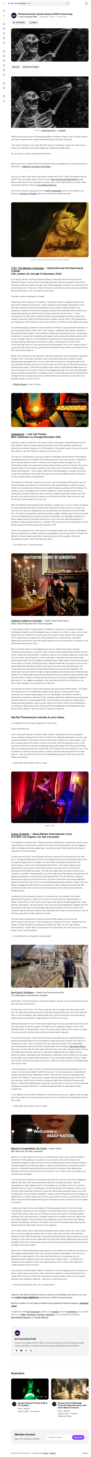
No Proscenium (33, 1312)
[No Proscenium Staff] (14, 15)
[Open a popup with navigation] (4, 3)
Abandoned (17, 434)
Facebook (31, 1314)
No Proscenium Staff (28, 17)
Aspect (53, 1453)
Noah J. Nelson (24, 1409)
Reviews (15, 67)
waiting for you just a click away (36, 166)
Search (28, 3)
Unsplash (62, 130)
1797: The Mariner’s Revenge (27, 268)
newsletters (71, 1312)
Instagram (49, 1314)
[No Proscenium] (17, 3)
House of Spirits (20, 834)
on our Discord (41, 1317)
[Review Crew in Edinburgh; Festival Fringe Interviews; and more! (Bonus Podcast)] (70, 1389)
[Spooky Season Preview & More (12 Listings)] (30, 1389)
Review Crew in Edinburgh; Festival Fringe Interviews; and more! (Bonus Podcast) (72, 1405)
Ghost (45, 1453)
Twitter (23, 1314)
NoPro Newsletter (54, 191)
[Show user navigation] (86, 3)
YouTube (40, 1314)
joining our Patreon (28, 193)
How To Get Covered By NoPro (64, 179)
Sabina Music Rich (49, 130)
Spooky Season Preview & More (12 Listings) (32, 1404)
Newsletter (35, 1411)
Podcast (74, 1414)
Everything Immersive (47, 185)
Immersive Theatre (31, 67)
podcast (55, 1312)
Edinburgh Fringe (65, 1416)
